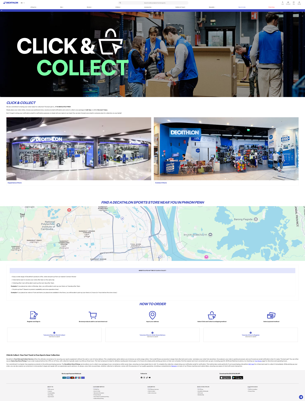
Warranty (174, 366)
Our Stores (258, 361)
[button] (77, 178)
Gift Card (251, 364)
